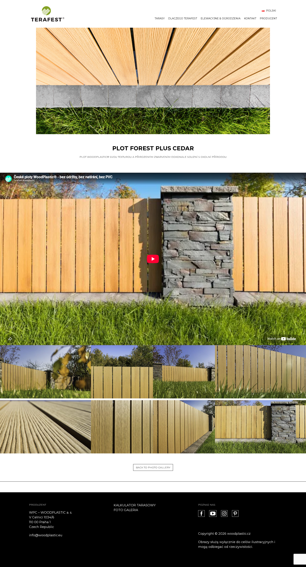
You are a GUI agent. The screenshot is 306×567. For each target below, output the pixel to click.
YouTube (213, 513)
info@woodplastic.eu (45, 535)
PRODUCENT (268, 18)
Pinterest (235, 513)
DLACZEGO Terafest (182, 18)
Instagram (224, 513)
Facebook (201, 513)
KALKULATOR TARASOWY (135, 505)
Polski (270, 10)
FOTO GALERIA (126, 510)
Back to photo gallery (153, 467)
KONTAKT (250, 18)
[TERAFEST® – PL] (47, 13)
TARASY (160, 18)
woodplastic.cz (239, 534)
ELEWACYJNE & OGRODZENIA (220, 18)
